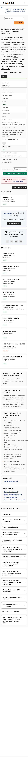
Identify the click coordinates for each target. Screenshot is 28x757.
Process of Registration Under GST (14, 500)
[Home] (2, 7)
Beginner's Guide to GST (11, 497)
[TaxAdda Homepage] (7, 2)
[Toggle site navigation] (25, 2)
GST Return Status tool (11, 481)
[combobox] (14, 18)
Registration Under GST (11, 492)
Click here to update (18, 181)
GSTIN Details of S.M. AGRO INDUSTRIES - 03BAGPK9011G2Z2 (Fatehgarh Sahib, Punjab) (15, 11)
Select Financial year (6, 169)
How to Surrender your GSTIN (13, 494)
